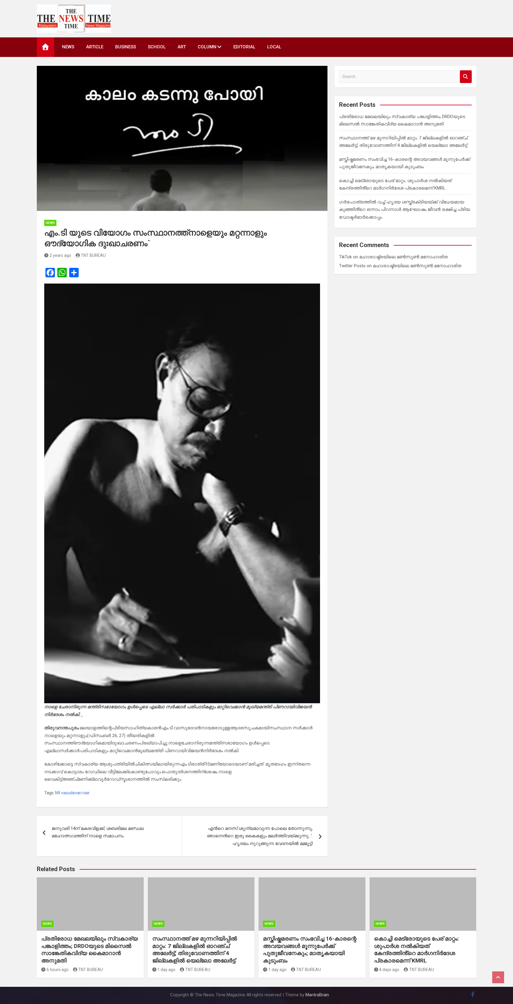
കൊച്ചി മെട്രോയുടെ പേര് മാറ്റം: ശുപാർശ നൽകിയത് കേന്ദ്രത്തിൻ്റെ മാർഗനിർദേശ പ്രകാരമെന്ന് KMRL (416, 949)
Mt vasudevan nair (72, 792)
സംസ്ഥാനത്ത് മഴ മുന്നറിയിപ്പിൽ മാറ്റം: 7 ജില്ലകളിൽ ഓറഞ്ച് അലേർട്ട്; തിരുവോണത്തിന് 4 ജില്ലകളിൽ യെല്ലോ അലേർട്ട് (194, 949)
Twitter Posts (352, 265)
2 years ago (60, 255)
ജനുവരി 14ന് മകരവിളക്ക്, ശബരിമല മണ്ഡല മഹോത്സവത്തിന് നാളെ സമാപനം (98, 832)
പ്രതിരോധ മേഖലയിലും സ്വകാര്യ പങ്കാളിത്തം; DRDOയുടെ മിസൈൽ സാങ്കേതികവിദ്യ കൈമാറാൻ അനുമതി (89, 949)
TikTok (345, 257)
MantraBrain (317, 994)
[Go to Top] (498, 977)
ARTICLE (94, 47)
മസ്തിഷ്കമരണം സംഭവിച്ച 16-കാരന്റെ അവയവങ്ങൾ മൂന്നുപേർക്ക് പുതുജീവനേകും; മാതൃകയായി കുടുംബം (310, 949)
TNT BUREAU (93, 255)
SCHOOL (157, 47)
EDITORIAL (244, 47)
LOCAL (274, 47)
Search (466, 76)
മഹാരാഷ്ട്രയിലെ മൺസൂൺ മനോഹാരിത (403, 257)
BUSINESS (125, 47)
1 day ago (166, 969)
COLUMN (207, 47)
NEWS (68, 47)
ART (182, 47)
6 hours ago (58, 969)
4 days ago (389, 969)
